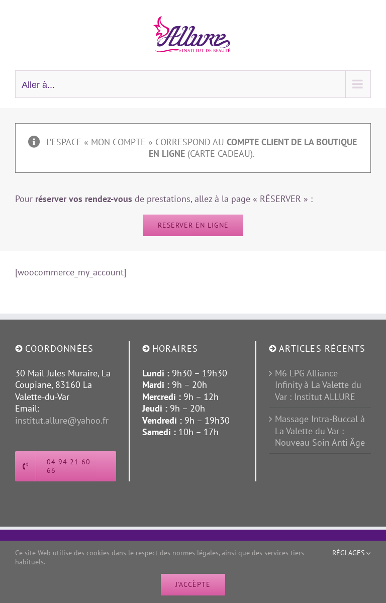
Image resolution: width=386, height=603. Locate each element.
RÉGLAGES (349, 552)
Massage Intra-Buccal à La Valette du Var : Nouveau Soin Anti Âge (320, 430)
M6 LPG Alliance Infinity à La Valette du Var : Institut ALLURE (318, 385)
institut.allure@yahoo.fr (62, 420)
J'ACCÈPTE (193, 584)
